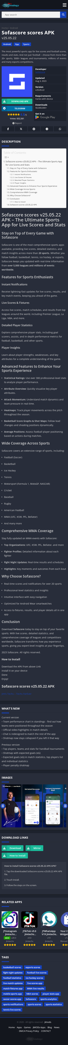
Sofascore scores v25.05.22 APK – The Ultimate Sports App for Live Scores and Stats (34, 163)
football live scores (36, 972)
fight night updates (12, 972)
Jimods (48, 1022)
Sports (26, 44)
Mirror (37, 848)
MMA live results (35, 988)
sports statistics (54, 1004)
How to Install (20, 202)
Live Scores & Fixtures (23, 177)
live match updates (13, 983)
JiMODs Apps (39, 1027)
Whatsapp (60, 128)
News (56, 1027)
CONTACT (46, 1030)
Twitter (21, 128)
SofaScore (40, 72)
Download (15, 848)
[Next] (65, 805)
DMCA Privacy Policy (29, 1030)
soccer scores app (12, 999)
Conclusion (15, 198)
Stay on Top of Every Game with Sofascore (28, 168)
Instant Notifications (23, 174)
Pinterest (34, 128)
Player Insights (20, 183)
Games (27, 1027)
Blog (50, 1027)
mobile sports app (12, 993)
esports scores (33, 967)
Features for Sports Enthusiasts (23, 171)
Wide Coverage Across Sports (22, 189)
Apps (19, 1027)
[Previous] (3, 805)
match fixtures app (12, 988)
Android (14, 27)
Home (5, 27)
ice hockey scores (34, 977)
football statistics (12, 977)
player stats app (51, 993)
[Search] (63, 15)
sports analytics (48, 999)
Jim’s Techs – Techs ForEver (17, 693)
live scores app (34, 983)
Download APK (19, 101)
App (17, 44)
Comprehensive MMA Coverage (23, 192)
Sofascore (31, 999)
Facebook (8, 128)
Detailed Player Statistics (24, 180)
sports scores (34, 1004)
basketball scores (12, 967)
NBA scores (32, 993)
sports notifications (13, 1004)
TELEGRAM (20, 108)
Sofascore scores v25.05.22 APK (23, 204)
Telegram (47, 128)
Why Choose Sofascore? (20, 195)
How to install (17, 855)
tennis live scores (12, 1009)
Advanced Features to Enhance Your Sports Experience (33, 186)
